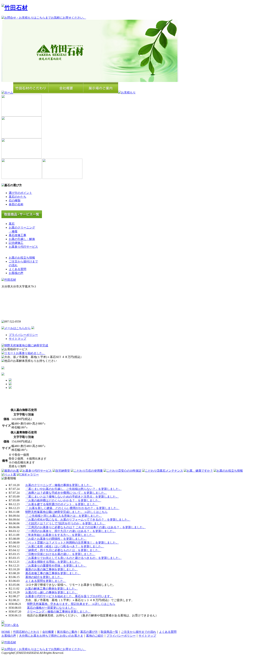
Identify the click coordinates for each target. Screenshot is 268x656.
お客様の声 (16, 273)
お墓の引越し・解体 (22, 239)
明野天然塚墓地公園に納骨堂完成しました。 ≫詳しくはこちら (66, 511)
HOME (5, 631)
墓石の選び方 (89, 631)
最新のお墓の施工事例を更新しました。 (51, 569)
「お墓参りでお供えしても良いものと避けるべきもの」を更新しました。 (73, 557)
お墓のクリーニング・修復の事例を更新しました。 (58, 485)
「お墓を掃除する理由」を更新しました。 (53, 561)
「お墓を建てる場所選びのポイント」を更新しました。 (61, 504)
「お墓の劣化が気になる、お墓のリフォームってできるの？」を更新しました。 (77, 519)
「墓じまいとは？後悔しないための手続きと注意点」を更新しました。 (72, 496)
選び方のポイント (20, 192)
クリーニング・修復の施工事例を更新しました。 (59, 611)
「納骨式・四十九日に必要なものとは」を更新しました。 (63, 550)
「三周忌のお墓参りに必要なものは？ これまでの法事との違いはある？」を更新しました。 (85, 527)
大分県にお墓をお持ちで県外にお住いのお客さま (51, 635)
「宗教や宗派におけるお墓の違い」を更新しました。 (60, 554)
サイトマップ (17, 338)
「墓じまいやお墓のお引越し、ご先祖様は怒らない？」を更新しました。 (73, 488)
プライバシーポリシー (23, 334)
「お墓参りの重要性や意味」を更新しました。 (56, 565)
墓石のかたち (17, 196)
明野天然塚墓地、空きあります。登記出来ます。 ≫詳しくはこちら (71, 603)
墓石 (12, 223)
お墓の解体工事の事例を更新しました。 (51, 588)
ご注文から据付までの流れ (138, 631)
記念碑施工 (16, 242)
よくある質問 (17, 269)
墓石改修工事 (17, 235)
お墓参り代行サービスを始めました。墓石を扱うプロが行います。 (69, 596)
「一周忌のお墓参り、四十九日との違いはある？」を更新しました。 (70, 531)
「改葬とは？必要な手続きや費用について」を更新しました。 (66, 492)
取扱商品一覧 (109, 631)
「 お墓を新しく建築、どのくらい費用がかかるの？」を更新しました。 (72, 508)
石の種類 (14, 200)
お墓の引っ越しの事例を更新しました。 (51, 592)
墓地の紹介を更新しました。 (44, 577)
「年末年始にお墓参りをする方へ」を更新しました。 (60, 534)
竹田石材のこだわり (26, 631)
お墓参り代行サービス (23, 246)
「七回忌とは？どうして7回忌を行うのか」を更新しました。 (65, 523)
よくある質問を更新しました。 (45, 580)
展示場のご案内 (67, 631)
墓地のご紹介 (95, 635)
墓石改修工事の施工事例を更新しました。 (53, 573)
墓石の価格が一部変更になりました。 (52, 607)
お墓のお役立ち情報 (22, 257)
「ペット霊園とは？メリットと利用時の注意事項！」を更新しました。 (72, 542)
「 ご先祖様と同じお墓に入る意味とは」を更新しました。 (63, 515)
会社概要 (48, 631)
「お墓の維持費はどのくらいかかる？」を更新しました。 (63, 500)
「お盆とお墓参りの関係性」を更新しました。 (56, 538)
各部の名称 (16, 204)
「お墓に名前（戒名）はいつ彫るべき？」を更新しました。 (64, 546)
